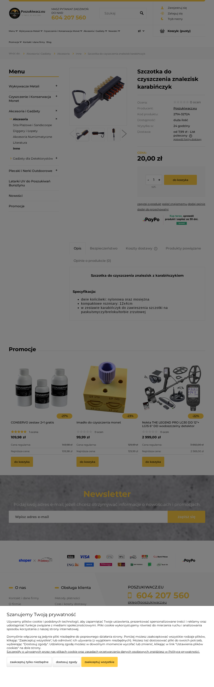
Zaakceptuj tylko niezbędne (29, 662)
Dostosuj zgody (66, 662)
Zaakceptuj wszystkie (99, 662)
